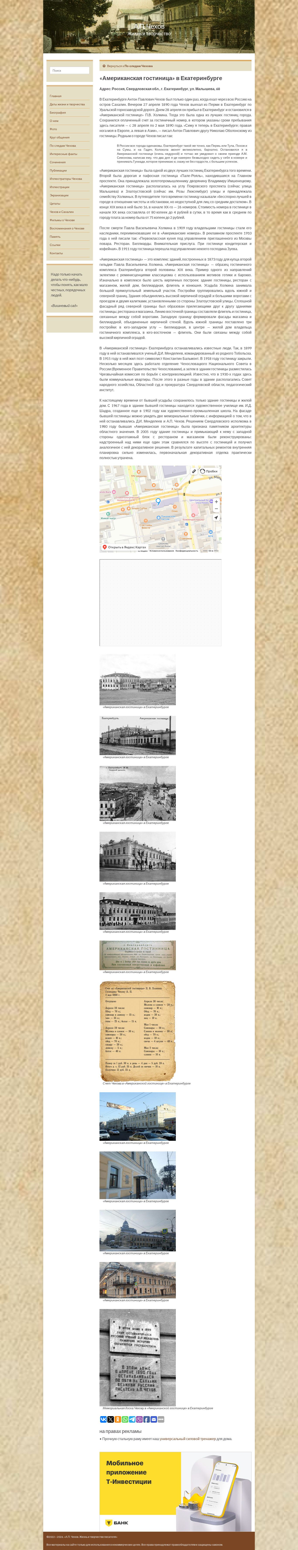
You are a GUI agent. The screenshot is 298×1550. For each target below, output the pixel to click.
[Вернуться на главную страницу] (149, 26)
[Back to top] (288, 1540)
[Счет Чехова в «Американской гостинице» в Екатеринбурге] (137, 1030)
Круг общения (60, 137)
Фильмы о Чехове (62, 220)
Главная (56, 96)
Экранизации (59, 195)
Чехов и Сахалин (62, 212)
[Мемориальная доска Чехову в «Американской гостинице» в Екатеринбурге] (137, 1357)
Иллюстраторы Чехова (66, 178)
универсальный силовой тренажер (188, 1439)
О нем (54, 121)
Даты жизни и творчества (67, 104)
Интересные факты (63, 154)
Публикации (58, 170)
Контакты (56, 253)
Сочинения (58, 162)
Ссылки (55, 245)
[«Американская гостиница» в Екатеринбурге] (137, 679)
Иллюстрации (59, 187)
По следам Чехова (63, 145)
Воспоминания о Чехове (67, 228)
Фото (53, 129)
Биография (58, 112)
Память (55, 236)
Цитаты (55, 203)
